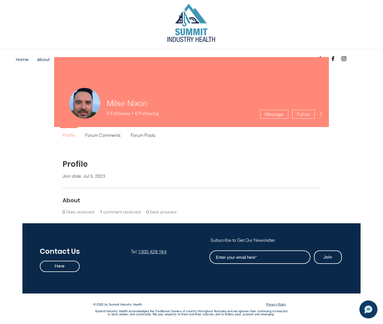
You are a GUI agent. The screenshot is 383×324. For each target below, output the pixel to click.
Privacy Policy (276, 304)
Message (274, 114)
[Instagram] (344, 58)
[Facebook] (333, 58)
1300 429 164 (152, 251)
